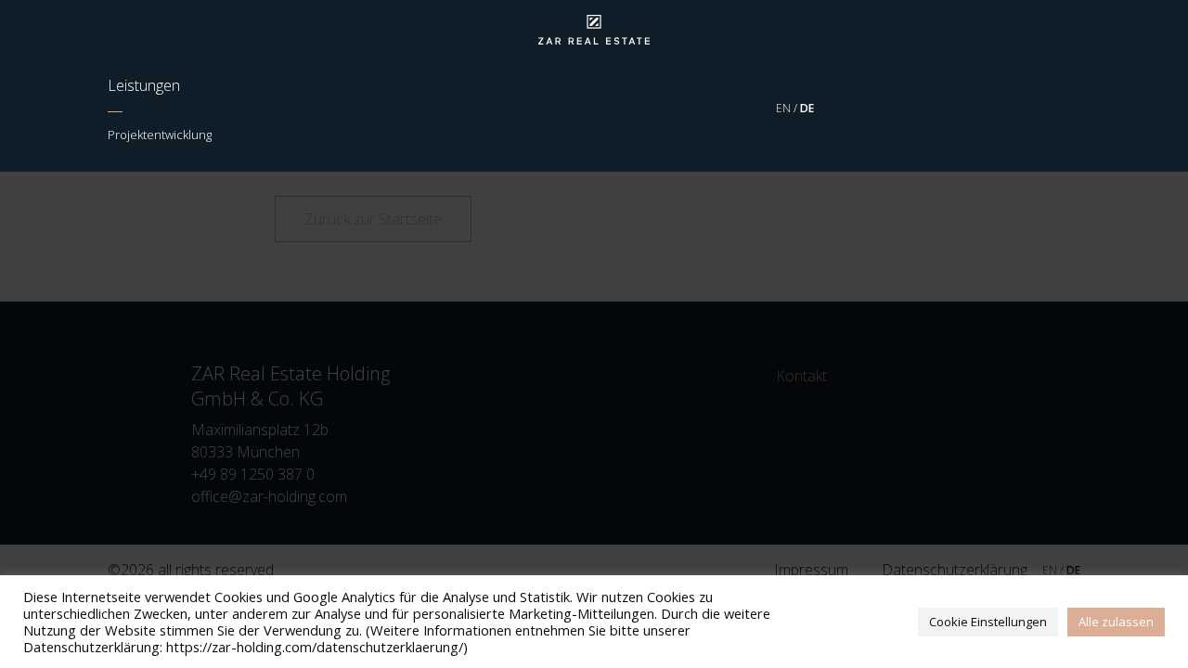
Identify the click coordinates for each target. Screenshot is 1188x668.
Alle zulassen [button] (1116, 621)
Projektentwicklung (160, 134)
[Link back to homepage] (594, 30)
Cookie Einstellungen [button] (988, 621)
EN (785, 108)
